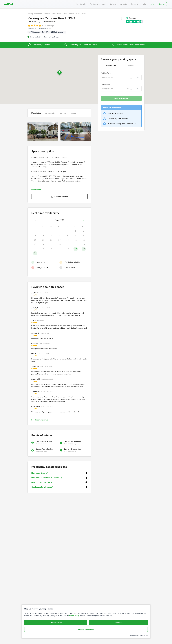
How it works (81, 4)
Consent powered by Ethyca (137, 636)
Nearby (73, 113)
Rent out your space (98, 4)
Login (152, 4)
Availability (50, 113)
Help (144, 4)
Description (36, 113)
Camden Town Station (44, 449)
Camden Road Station (44, 441)
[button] (111, 66)
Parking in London (34, 14)
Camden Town (56, 14)
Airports (123, 4)
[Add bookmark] (120, 18)
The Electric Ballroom (72, 441)
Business (113, 4)
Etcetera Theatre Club (72, 449)
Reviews (62, 113)
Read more (36, 189)
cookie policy (74, 615)
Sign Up (162, 4)
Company (134, 4)
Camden (46, 14)
